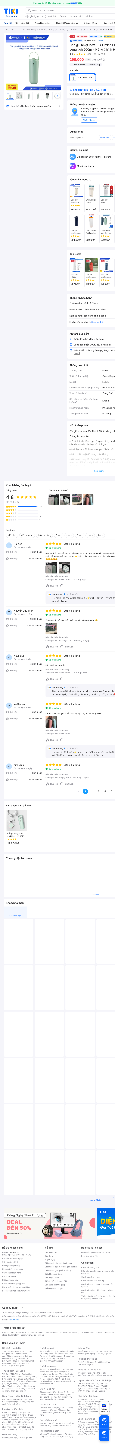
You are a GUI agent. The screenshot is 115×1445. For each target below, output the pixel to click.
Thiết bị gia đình (25, 1438)
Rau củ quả (11, 1376)
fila (35, 1335)
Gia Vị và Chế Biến (90, 1427)
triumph (104, 1332)
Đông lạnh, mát (20, 1379)
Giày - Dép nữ (47, 1389)
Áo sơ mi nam (57, 1372)
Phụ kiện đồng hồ (90, 1375)
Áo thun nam (45, 1369)
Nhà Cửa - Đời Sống (88, 1396)
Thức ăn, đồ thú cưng (16, 1388)
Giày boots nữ (50, 1397)
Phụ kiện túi (67, 1426)
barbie (41, 1332)
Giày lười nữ (62, 1397)
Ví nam (43, 1434)
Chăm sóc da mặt (10, 1412)
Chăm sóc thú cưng (86, 1422)
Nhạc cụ (97, 1411)
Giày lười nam (46, 1408)
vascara (5, 1332)
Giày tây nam (58, 1408)
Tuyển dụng (50, 1259)
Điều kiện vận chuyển (54, 1288)
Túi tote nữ (56, 1426)
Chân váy (58, 1356)
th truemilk (32, 1332)
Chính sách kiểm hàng (11, 1273)
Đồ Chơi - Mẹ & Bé (11, 1348)
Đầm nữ (49, 1351)
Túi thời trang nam (49, 1431)
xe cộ (43, 16)
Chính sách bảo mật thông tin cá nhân (61, 1267)
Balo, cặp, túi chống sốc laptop (95, 1352)
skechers (90, 1332)
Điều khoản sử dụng (53, 1274)
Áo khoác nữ (60, 1354)
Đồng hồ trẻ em (105, 1375)
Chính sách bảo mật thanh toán (58, 1263)
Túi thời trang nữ (48, 1420)
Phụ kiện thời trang (87, 1359)
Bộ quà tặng (90, 1434)
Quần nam (56, 1369)
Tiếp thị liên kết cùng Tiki (56, 1281)
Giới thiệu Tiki (51, 1252)
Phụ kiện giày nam (53, 1412)
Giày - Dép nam (48, 1404)
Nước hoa (12, 1427)
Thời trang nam (48, 1366)
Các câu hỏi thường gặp (12, 1258)
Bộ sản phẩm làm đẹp (18, 1428)
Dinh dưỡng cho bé (15, 1358)
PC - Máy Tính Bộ (89, 1391)
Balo (80, 1351)
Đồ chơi (29, 1351)
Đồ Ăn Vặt (87, 1429)
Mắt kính (101, 1362)
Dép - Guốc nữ (59, 1392)
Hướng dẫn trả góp (10, 1280)
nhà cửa (73, 16)
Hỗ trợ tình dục (24, 1427)
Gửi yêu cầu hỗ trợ (10, 1262)
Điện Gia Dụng (9, 1434)
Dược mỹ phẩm (26, 1429)
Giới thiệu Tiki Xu (52, 1277)
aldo (98, 1332)
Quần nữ (58, 1351)
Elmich (100, 40)
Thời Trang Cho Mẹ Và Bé (13, 1351)
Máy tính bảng (14, 1404)
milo (83, 1332)
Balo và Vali (84, 1348)
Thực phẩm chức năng (16, 1415)
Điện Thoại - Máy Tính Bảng (16, 1396)
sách (81, 16)
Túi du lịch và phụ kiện (92, 1351)
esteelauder (21, 1332)
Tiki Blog (49, 1256)
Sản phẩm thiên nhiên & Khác (17, 1421)
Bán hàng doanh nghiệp (55, 1285)
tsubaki (41, 1335)
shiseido (6, 1335)
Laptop (102, 1391)
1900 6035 (14, 1320)
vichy (29, 1335)
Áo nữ (42, 1351)
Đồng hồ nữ (93, 1373)
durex (62, 1332)
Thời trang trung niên (54, 1361)
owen (48, 1332)
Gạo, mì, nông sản (16, 1381)
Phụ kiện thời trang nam (94, 1363)
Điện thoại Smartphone (12, 1399)
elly (78, 1332)
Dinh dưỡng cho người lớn (18, 1361)
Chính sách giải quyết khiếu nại (58, 1270)
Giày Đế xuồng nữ (56, 1399)
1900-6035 (14, 1252)
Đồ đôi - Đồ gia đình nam (59, 1376)
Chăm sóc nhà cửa (18, 1391)
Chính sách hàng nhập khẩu (14, 1283)
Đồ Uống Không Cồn (93, 1432)
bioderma (70, 1332)
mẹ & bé (52, 16)
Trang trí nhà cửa (85, 1399)
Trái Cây (5, 1374)
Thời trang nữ (47, 1348)
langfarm (15, 1335)
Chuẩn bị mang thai (16, 1366)
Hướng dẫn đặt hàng (11, 1265)
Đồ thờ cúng (88, 1411)
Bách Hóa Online (86, 1419)
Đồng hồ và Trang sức (89, 1369)
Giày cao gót (45, 1392)
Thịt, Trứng (15, 1374)
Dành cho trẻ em (15, 1386)
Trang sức (82, 1373)
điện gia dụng (32, 16)
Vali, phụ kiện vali (104, 1354)
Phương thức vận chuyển (12, 1269)
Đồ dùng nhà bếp (9, 1438)
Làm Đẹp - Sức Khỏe (12, 1409)
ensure (55, 1332)
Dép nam (54, 1410)
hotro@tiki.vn (24, 1287)
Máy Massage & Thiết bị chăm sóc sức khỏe (19, 1418)
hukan (23, 1335)
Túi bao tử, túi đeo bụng (63, 1436)
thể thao (89, 16)
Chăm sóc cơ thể (15, 1417)
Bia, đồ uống (12, 1384)
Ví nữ (67, 1423)
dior (12, 1332)
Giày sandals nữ (55, 1394)
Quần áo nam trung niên (55, 1381)
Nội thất (90, 1404)
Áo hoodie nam (52, 1374)
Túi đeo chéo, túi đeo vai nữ (52, 1423)
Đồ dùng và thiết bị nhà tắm (95, 1406)
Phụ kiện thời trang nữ (87, 1362)
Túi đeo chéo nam (55, 1434)
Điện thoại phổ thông (16, 1402)
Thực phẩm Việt (25, 1376)
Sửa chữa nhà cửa (90, 1402)
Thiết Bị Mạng (93, 1388)
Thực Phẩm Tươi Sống (13, 1371)
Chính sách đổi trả (10, 1276)
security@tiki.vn (24, 1291)
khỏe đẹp (62, 16)
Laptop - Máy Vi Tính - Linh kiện (95, 1380)
